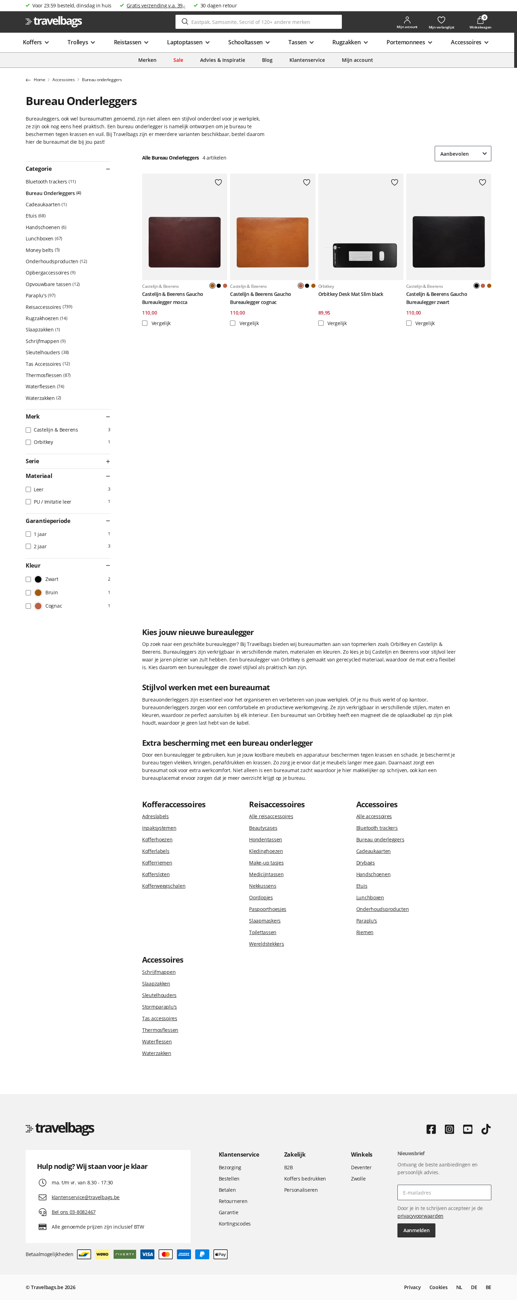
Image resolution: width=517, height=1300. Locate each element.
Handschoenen (45, 227)
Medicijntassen (266, 874)
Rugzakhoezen (46, 318)
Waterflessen (44, 386)
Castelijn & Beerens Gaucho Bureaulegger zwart (436, 298)
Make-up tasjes (266, 862)
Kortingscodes (235, 1223)
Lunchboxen (43, 238)
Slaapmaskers (265, 920)
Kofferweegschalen (163, 885)
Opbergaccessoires (50, 272)
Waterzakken (43, 398)
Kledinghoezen (266, 851)
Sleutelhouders (47, 352)
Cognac (225, 286)
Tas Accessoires (47, 364)
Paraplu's (40, 295)
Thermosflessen (47, 375)
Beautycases (263, 827)
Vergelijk (160, 323)
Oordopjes (261, 897)
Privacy (412, 1287)
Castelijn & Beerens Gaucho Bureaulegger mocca (172, 298)
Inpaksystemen (159, 827)
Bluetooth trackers (50, 181)
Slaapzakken (42, 329)
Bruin (313, 286)
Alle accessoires (374, 816)
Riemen (365, 932)
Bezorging (230, 1167)
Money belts (42, 250)
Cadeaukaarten (45, 204)
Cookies (438, 1287)
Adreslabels (155, 816)
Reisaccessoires (48, 307)
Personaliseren (301, 1189)
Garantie (228, 1212)
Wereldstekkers (266, 943)
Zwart (219, 286)
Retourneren (233, 1201)
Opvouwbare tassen (52, 284)
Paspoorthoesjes (267, 909)
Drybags (365, 862)
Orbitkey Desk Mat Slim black (350, 294)
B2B (288, 1167)
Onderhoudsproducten (56, 261)
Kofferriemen (157, 862)
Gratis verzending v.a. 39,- (156, 5)
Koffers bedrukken (305, 1178)
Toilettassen (262, 932)
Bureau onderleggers (380, 839)
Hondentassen (265, 839)
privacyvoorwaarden (420, 1215)
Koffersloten (156, 874)
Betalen (227, 1189)
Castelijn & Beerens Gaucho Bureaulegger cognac (260, 298)
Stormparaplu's (159, 1006)
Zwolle (358, 1178)
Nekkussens (262, 885)
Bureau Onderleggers (53, 193)
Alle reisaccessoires (271, 816)
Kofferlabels (156, 851)
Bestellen (229, 1178)
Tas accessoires (159, 1018)
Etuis (35, 215)
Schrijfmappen (45, 341)
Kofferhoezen (157, 839)
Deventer (361, 1167)
